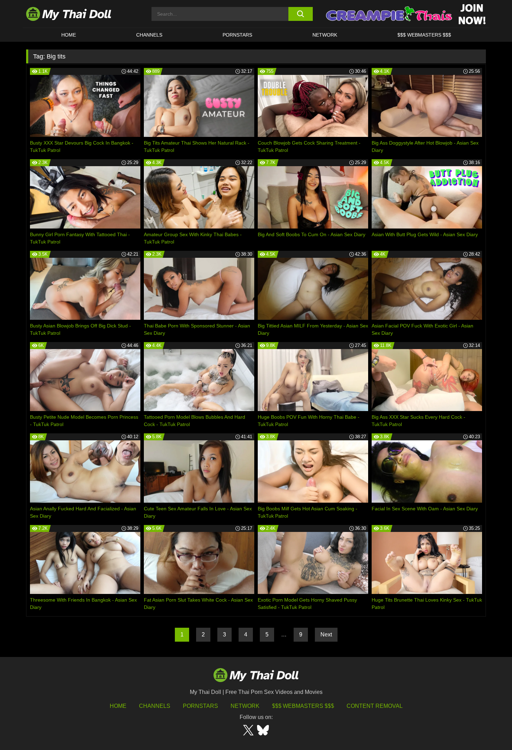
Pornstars (237, 35)
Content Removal (375, 706)
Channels (154, 706)
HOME (68, 35)
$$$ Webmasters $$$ (303, 706)
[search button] (300, 14)
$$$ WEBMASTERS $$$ (424, 35)
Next (326, 634)
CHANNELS (149, 35)
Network (324, 35)
